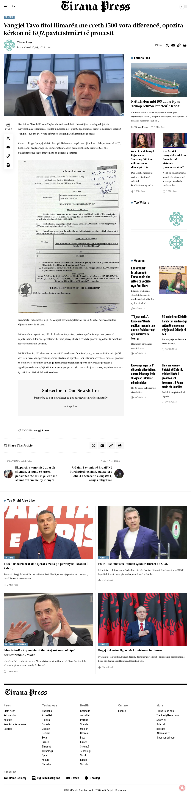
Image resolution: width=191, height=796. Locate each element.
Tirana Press (24, 42)
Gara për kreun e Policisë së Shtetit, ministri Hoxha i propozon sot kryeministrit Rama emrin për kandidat (172, 376)
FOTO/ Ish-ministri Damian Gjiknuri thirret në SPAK (133, 564)
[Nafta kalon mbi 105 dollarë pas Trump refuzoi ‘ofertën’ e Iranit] (159, 80)
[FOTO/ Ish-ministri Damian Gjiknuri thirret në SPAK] (142, 532)
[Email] (173, 45)
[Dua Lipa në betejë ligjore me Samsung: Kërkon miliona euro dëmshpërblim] (143, 140)
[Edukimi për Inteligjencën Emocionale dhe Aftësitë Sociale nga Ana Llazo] (173, 280)
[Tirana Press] (95, 6)
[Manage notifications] (182, 788)
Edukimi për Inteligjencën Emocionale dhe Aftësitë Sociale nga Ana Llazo (141, 277)
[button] (7, 6)
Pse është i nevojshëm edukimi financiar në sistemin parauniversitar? (175, 159)
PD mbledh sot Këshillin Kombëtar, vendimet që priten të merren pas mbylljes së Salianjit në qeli (174, 325)
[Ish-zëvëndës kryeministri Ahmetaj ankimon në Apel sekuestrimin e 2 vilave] (48, 619)
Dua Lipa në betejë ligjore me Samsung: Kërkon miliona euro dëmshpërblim (142, 159)
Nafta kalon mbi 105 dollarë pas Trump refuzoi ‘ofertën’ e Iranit (155, 103)
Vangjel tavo (41, 430)
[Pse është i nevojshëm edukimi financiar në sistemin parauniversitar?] (175, 140)
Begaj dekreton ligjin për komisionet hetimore (130, 650)
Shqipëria (21, 644)
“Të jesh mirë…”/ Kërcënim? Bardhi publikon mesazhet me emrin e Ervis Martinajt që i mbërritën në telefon (143, 327)
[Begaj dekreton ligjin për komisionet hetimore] (142, 619)
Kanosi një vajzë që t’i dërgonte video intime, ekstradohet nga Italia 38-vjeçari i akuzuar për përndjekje (143, 374)
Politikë (9, 17)
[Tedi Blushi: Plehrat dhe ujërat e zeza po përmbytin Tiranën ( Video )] (48, 532)
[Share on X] (167, 45)
